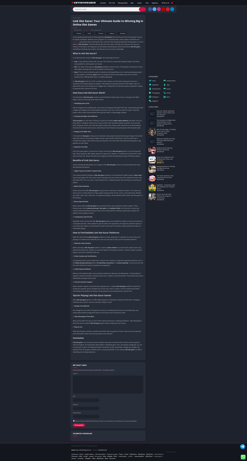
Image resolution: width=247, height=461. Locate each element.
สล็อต (80, 456)
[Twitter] (154, 9)
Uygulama (155, 3)
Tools (147, 3)
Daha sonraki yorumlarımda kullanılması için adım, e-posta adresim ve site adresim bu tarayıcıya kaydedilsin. (106, 421)
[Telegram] (172, 9)
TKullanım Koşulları (112, 454)
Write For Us (165, 3)
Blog (79, 18)
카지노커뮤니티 (158, 454)
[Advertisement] (162, 44)
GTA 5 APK (112, 3)
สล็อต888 (109, 456)
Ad (74, 396)
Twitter (89, 33)
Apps (132, 3)
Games (139, 3)
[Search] (142, 9)
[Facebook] (150, 9)
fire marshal (98, 456)
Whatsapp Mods (123, 3)
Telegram (112, 33)
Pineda (86, 30)
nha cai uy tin (158, 456)
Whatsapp (122, 33)
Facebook (78, 33)
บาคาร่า (130, 456)
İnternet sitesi (77, 413)
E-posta (75, 404)
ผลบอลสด (80, 458)
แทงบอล (91, 456)
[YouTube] (163, 9)
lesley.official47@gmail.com (83, 450)
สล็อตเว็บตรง (133, 454)
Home (74, 18)
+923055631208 (102, 450)
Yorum (75, 373)
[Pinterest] (168, 9)
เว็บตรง (121, 454)
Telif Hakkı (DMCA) (100, 454)
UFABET (126, 454)
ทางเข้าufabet (122, 456)
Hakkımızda (74, 454)
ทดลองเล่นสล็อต (139, 456)
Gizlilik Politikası (89, 454)
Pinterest (101, 33)
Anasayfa (103, 3)
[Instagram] (159, 9)
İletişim (81, 454)
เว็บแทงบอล (74, 456)
